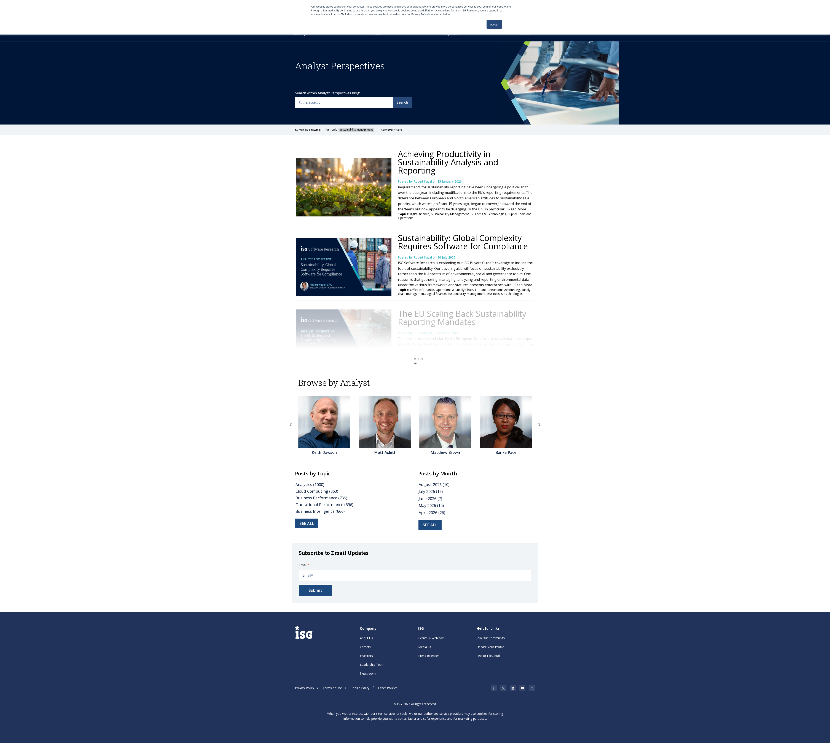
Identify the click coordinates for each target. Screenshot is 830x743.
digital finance (419, 214)
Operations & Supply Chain (454, 290)
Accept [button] (494, 24)
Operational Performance (324, 504)
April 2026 (432, 512)
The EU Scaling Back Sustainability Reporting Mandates (462, 317)
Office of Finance (422, 290)
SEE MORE (415, 359)
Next (539, 425)
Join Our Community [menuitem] (491, 638)
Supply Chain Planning (442, 365)
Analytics (309, 484)
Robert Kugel (423, 181)
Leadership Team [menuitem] (372, 665)
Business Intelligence (320, 511)
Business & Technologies (488, 214)
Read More (517, 209)
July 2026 (431, 491)
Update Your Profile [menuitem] (490, 647)
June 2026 (430, 498)
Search (402, 102)
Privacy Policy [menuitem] (304, 688)
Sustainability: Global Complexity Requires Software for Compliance (463, 242)
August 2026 (434, 484)
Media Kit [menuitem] (424, 647)
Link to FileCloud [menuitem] (488, 656)
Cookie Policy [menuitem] (360, 688)
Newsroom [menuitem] (368, 673)
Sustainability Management (450, 214)
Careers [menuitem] (365, 647)
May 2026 (431, 505)
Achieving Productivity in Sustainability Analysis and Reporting (448, 162)
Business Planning (472, 365)
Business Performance (321, 497)
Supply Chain (495, 365)
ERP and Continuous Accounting (497, 290)
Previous (291, 425)
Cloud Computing (316, 491)
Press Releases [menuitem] (428, 656)
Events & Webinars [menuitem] (431, 638)
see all (307, 523)
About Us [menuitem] (366, 638)
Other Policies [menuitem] (387, 688)
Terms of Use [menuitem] (332, 688)
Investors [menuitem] (366, 656)
